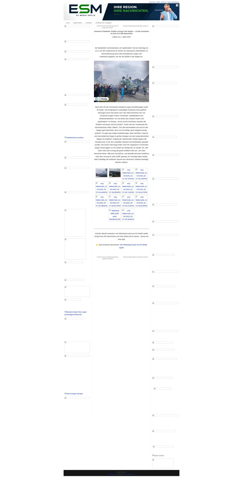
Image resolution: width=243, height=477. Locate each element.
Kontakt (158, 2)
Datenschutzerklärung (173, 2)
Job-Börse (89, 23)
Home (68, 23)
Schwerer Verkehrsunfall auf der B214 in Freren (135, 26)
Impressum (164, 2)
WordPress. (132, 474)
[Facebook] (177, 5)
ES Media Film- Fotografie (103, 23)
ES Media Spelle (112, 474)
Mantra (126, 474)
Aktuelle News (77, 23)
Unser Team (152, 2)
